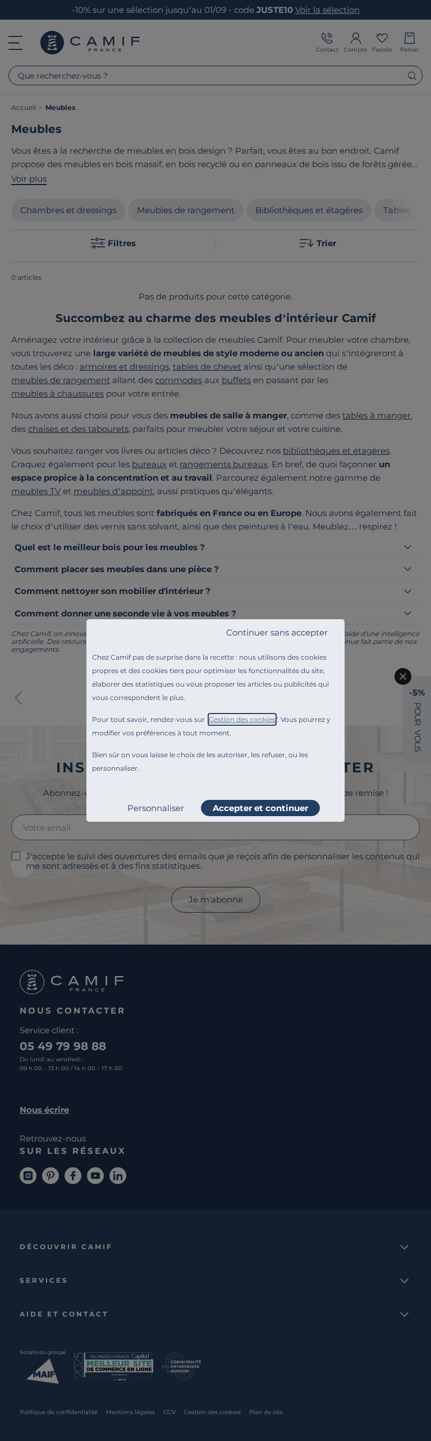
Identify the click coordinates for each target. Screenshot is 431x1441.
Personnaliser (155, 808)
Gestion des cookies (242, 719)
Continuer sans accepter (277, 632)
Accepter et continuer (260, 808)
